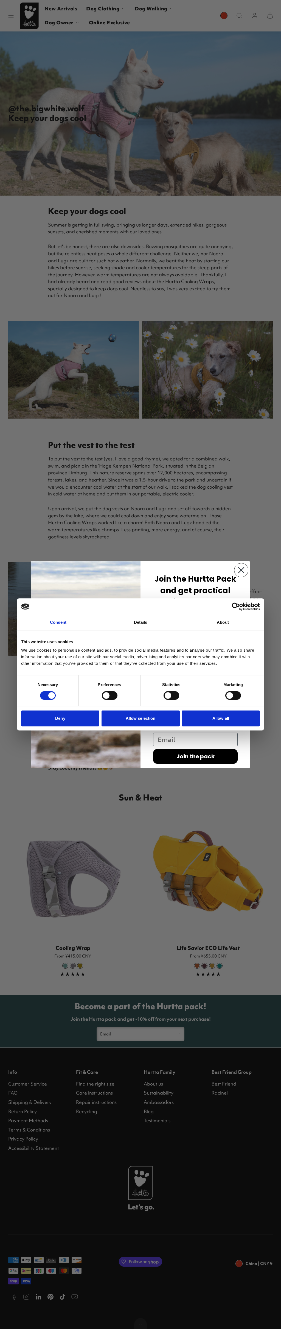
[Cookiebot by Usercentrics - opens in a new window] (236, 606)
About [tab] (223, 622)
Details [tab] (140, 622)
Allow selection (141, 718)
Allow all (220, 718)
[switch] (109, 695)
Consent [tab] (58, 622)
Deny (60, 718)
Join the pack (195, 756)
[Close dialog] (241, 570)
